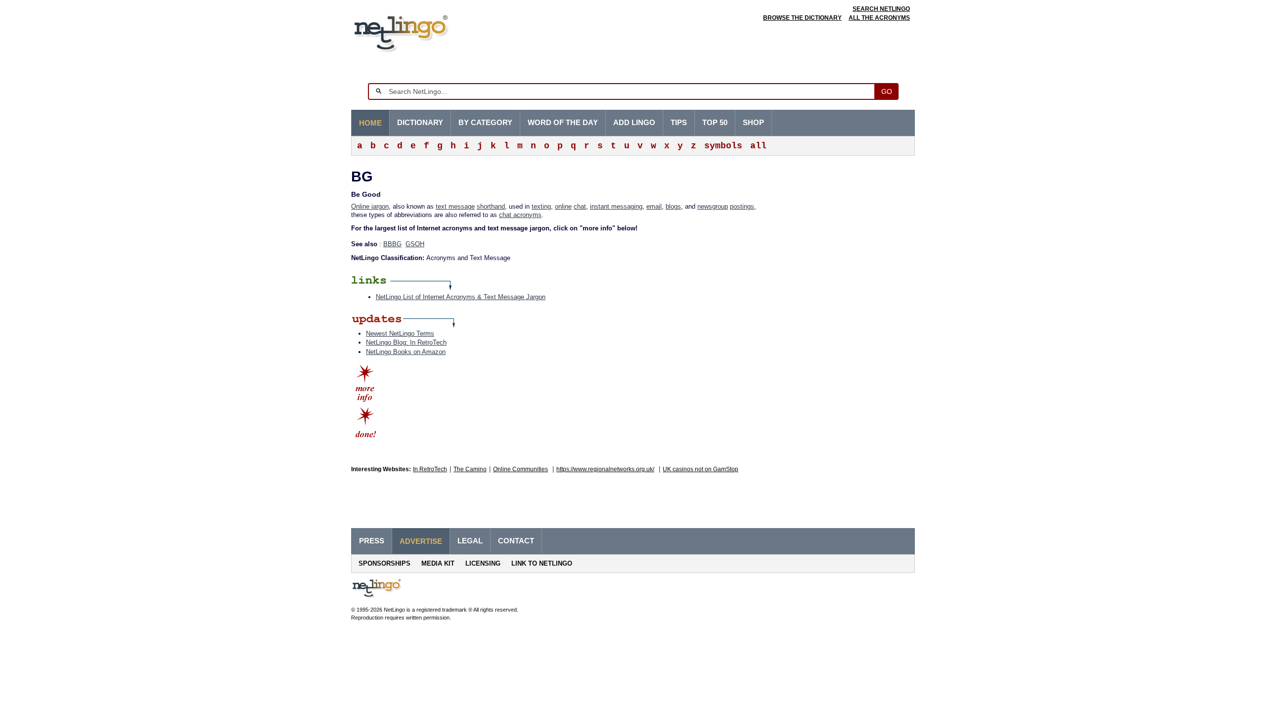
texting (541, 206)
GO (886, 91)
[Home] (416, 31)
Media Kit (437, 563)
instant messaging (616, 206)
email (654, 206)
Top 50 (714, 123)
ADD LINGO (634, 123)
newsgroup (712, 206)
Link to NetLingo (541, 563)
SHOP (753, 123)
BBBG (392, 244)
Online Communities (520, 469)
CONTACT (516, 541)
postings (742, 206)
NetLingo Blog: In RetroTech (406, 342)
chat (580, 206)
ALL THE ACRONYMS (879, 17)
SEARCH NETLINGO (881, 8)
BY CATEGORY (485, 123)
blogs (673, 206)
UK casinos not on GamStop (700, 469)
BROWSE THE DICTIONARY (802, 17)
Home (370, 123)
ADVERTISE (421, 541)
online (563, 206)
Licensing (482, 563)
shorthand (491, 206)
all (758, 146)
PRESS (371, 541)
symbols (723, 146)
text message (455, 206)
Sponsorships (384, 563)
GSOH (415, 244)
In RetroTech (430, 469)
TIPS (679, 123)
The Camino (470, 469)
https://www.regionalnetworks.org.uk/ (605, 469)
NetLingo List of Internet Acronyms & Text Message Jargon (460, 297)
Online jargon (370, 206)
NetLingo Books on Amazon (406, 352)
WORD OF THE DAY (563, 123)
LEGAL (470, 541)
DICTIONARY (420, 123)
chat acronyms (520, 215)
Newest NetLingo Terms (400, 333)
